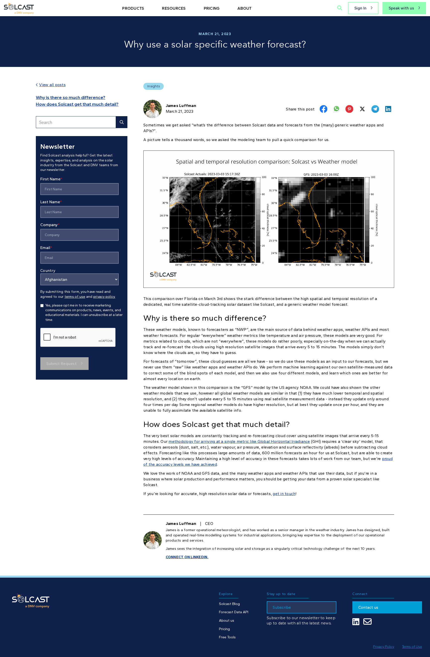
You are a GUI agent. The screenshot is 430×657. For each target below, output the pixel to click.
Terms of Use (412, 647)
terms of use (74, 297)
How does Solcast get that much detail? (77, 104)
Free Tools (227, 637)
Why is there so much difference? (70, 97)
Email (46, 248)
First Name (51, 179)
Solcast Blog (229, 604)
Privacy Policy (383, 647)
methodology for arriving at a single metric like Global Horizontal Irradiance (239, 441)
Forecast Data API (233, 612)
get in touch (284, 493)
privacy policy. (104, 297)
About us (226, 620)
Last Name (51, 202)
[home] (19, 8)
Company (50, 225)
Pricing (224, 629)
